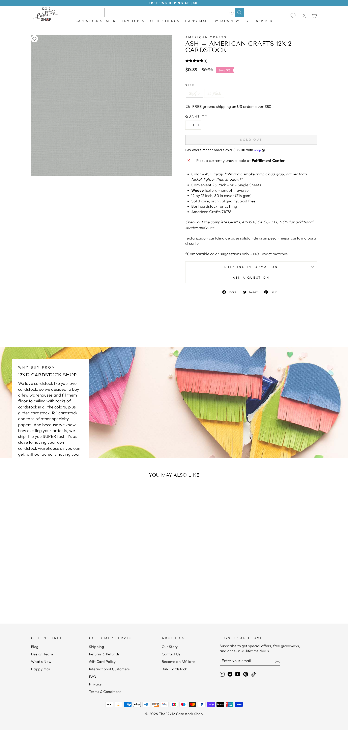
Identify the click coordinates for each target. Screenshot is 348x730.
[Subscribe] (277, 661)
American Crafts (206, 37)
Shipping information (251, 267)
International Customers (109, 669)
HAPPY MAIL (197, 21)
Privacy (95, 684)
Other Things (164, 21)
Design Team (42, 654)
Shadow (232, 179)
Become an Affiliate (178, 661)
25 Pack (214, 93)
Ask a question (251, 277)
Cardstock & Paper (96, 21)
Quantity (196, 116)
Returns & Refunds (104, 654)
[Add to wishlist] (34, 39)
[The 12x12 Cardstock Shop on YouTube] (237, 674)
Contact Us (171, 654)
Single (194, 93)
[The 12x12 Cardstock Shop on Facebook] (230, 674)
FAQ (92, 676)
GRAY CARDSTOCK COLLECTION (258, 222)
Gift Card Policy (102, 661)
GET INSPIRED (259, 21)
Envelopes (133, 21)
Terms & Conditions (105, 691)
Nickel (196, 179)
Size (190, 85)
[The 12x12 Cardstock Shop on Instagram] (222, 674)
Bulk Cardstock (174, 669)
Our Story (170, 646)
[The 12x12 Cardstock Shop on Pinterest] (245, 674)
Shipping (96, 646)
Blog (34, 646)
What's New (227, 21)
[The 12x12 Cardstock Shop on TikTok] (253, 674)
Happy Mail (41, 669)
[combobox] (173, 12)
